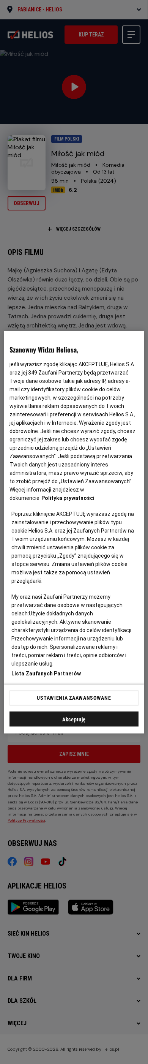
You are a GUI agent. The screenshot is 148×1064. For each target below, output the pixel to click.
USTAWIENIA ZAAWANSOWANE (74, 698)
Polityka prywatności (67, 498)
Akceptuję (74, 719)
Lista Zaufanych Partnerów (46, 673)
